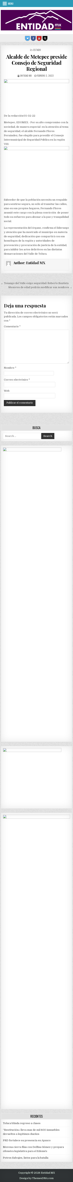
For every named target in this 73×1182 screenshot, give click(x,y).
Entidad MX (26, 75)
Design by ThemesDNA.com (36, 1178)
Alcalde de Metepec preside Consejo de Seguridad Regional (36, 62)
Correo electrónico (17, 379)
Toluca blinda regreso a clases (21, 1123)
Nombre (10, 367)
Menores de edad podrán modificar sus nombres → (40, 287)
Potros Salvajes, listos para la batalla (25, 1157)
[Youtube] (39, 38)
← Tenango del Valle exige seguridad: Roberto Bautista (35, 283)
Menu (10, 3)
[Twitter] (27, 38)
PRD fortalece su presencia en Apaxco (27, 1140)
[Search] (45, 38)
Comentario (12, 326)
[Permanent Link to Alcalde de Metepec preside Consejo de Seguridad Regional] (36, 95)
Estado (37, 49)
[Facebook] (33, 38)
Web (7, 390)
